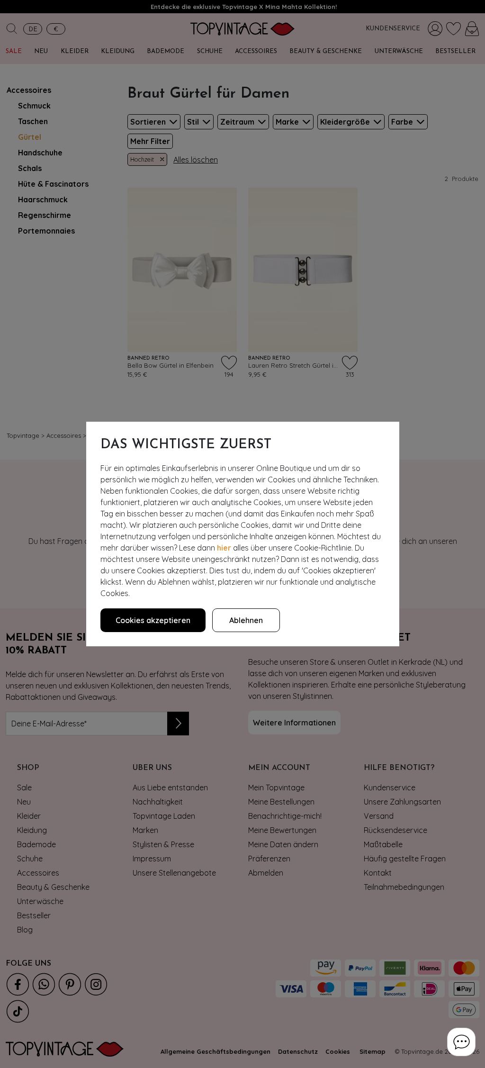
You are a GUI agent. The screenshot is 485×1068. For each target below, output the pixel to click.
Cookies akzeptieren (153, 620)
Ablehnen (246, 620)
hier (224, 547)
